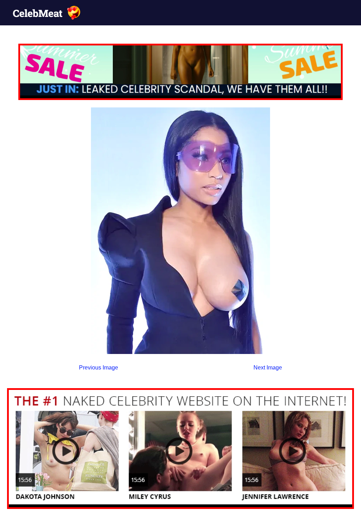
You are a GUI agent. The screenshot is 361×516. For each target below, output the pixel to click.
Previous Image (98, 368)
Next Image (267, 368)
